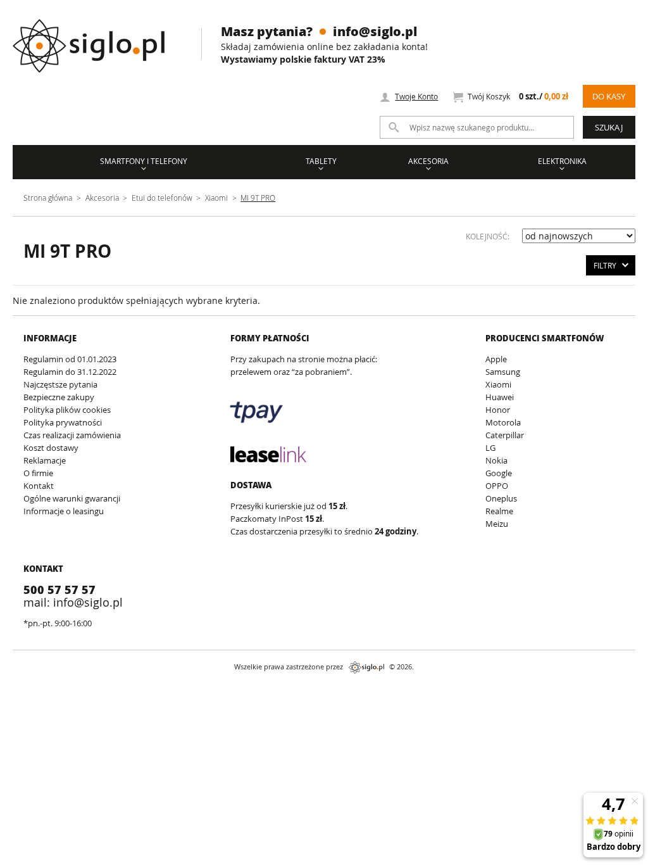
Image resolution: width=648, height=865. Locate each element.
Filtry (605, 265)
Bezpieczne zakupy (58, 397)
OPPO (496, 485)
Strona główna (47, 198)
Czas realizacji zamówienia (72, 435)
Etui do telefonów (162, 198)
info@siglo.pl (375, 31)
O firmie (38, 473)
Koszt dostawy (50, 447)
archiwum (21, 691)
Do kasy (608, 96)
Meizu (496, 523)
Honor (497, 409)
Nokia (496, 460)
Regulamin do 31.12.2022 (69, 371)
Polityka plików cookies (67, 409)
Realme (499, 511)
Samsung (502, 371)
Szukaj (609, 127)
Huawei (499, 397)
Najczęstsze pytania (60, 384)
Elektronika (562, 161)
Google (498, 473)
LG (490, 447)
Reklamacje (44, 460)
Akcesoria (428, 161)
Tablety (321, 161)
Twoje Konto (416, 96)
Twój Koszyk (518, 96)
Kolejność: (487, 236)
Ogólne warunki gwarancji (71, 498)
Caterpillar (504, 435)
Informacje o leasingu (63, 511)
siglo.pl (366, 667)
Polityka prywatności (62, 422)
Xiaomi (216, 198)
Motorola (503, 422)
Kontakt (38, 485)
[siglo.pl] (96, 36)
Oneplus (501, 498)
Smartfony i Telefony (143, 161)
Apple (496, 359)
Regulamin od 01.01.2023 (69, 359)
